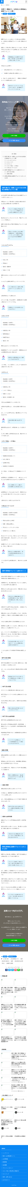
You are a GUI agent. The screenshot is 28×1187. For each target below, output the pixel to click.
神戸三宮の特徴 (10, 171)
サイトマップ (6, 1174)
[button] (6, 970)
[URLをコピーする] (21, 970)
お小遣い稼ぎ (6, 958)
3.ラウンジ (9, 164)
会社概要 (5, 1165)
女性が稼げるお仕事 (19, 961)
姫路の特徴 (9, 173)
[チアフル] (14, 2)
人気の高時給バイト (15, 958)
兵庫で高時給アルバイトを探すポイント (14, 170)
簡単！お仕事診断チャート (9, 1156)
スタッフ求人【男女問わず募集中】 (11, 1171)
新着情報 (4, 13)
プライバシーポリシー (8, 1168)
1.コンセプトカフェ (11, 160)
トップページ (6, 1153)
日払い (3, 963)
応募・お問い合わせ (7, 1177)
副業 (12, 961)
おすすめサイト (6, 1180)
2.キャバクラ (10, 162)
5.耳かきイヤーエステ (12, 167)
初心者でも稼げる (5, 961)
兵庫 (21, 958)
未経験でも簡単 (10, 963)
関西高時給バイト (11, 13)
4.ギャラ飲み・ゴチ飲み (12, 165)
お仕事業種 (5, 1159)
